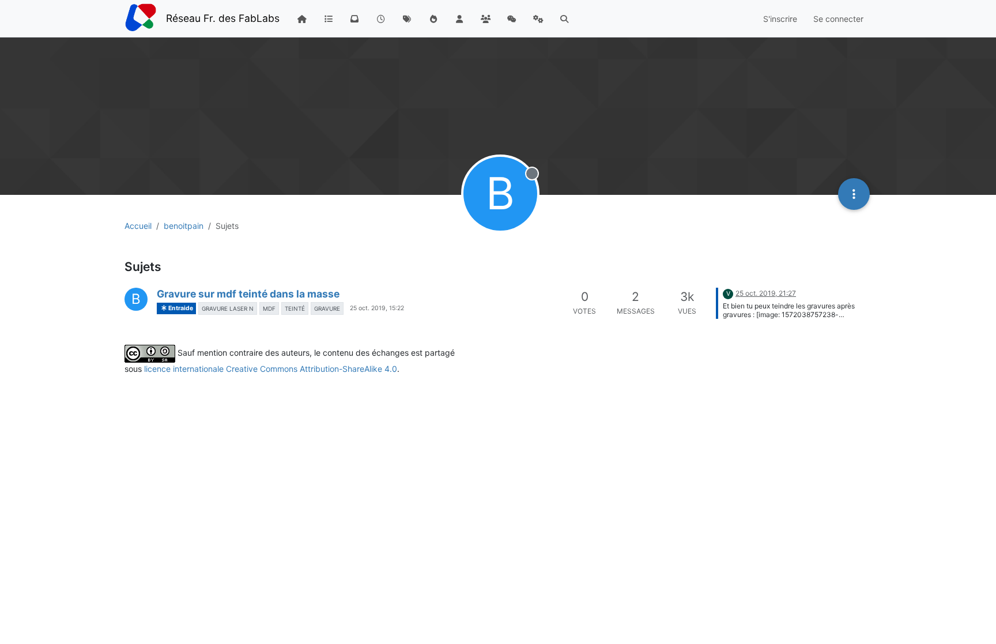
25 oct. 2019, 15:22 (377, 308)
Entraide (180, 308)
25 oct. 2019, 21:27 (765, 293)
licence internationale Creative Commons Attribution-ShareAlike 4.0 (270, 369)
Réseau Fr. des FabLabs (223, 18)
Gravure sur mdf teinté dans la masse (248, 294)
